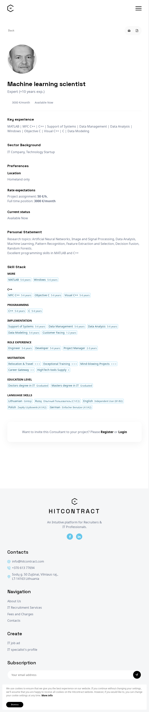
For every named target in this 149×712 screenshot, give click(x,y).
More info (47, 695)
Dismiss (15, 704)
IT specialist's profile (22, 650)
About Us (14, 601)
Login (122, 432)
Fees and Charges (20, 614)
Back (11, 30)
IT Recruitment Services (24, 608)
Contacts (13, 621)
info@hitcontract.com (28, 561)
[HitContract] (10, 8)
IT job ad (13, 643)
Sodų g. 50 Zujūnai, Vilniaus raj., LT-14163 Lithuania (35, 576)
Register (107, 432)
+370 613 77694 (23, 568)
